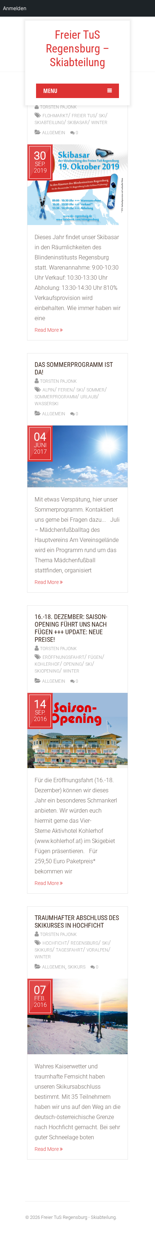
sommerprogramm (56, 396)
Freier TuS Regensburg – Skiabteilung (77, 48)
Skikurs (76, 967)
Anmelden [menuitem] (14, 8)
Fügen (95, 657)
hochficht (55, 943)
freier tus (83, 115)
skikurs (43, 950)
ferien (65, 390)
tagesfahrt (69, 950)
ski (102, 115)
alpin (48, 390)
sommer (96, 390)
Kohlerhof (47, 664)
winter (99, 122)
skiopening (47, 671)
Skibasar (77, 122)
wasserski (46, 403)
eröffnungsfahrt (63, 657)
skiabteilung (49, 122)
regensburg (84, 943)
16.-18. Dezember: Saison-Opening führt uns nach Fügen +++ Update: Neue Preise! (71, 628)
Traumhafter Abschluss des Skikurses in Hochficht (77, 921)
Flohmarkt (55, 115)
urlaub (88, 396)
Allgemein (53, 132)
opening (72, 664)
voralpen (97, 950)
